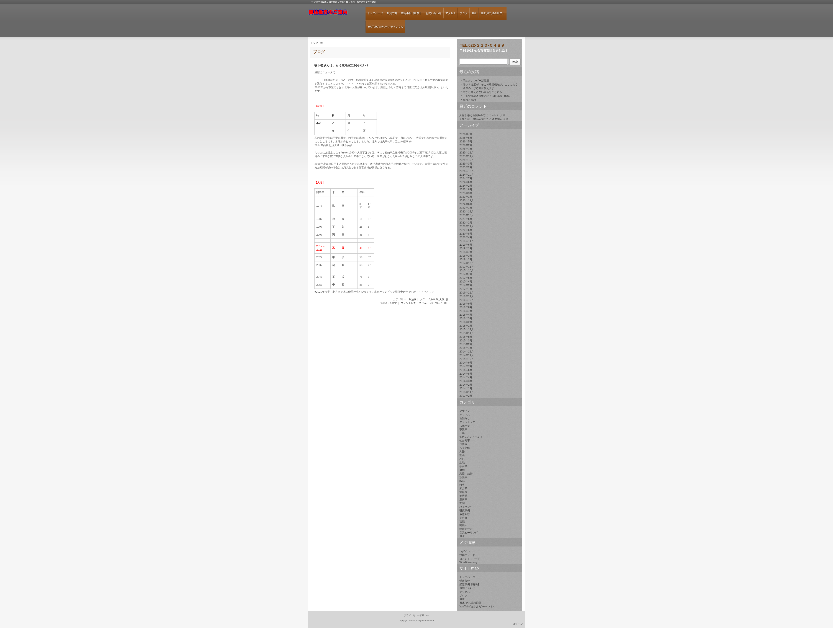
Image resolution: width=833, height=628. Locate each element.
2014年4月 (465, 377)
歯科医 (463, 492)
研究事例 (464, 510)
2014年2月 (465, 384)
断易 (462, 481)
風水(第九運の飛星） (492, 13)
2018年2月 (465, 259)
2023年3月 (465, 193)
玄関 (462, 503)
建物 (462, 469)
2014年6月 (465, 370)
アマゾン (464, 411)
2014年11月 (466, 355)
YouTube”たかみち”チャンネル (385, 26)
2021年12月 (466, 211)
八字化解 (464, 447)
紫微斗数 (464, 514)
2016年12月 (466, 292)
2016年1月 (465, 325)
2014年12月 (466, 351)
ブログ (463, 13)
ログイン (464, 551)
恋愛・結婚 (465, 473)
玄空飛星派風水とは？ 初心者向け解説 (486, 96)
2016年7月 (465, 311)
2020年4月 (465, 237)
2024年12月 (466, 171)
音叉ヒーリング (468, 532)
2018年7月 (465, 252)
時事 (462, 484)
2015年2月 (465, 344)
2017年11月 (466, 266)
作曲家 (463, 444)
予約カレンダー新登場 (476, 80)
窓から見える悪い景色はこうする (482, 92)
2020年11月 (466, 226)
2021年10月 (466, 215)
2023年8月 (465, 189)
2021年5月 (465, 218)
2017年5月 (465, 277)
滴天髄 (463, 495)
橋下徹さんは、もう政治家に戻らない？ (341, 65)
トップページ (375, 13)
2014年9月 (465, 362)
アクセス (450, 13)
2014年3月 (465, 381)
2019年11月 (466, 241)
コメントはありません (414, 303)
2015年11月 (466, 333)
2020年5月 (465, 233)
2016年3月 (465, 318)
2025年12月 (466, 152)
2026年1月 (465, 148)
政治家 (412, 299)
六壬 (462, 451)
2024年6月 (465, 182)
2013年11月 (466, 392)
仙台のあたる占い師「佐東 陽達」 (333, 13)
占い (462, 458)
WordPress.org (468, 562)
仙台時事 (464, 440)
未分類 (463, 488)
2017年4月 (465, 281)
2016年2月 (465, 322)
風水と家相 (469, 99)
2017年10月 (466, 270)
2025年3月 (465, 163)
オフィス (464, 414)
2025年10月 (466, 159)
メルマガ (433, 299)
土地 (462, 462)
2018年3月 (465, 255)
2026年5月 (465, 141)
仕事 (462, 433)
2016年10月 (466, 300)
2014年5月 (465, 373)
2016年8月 (465, 307)
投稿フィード (467, 555)
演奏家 (463, 499)
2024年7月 (465, 178)
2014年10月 (466, 358)
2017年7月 (465, 274)
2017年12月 (466, 263)
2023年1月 (465, 196)
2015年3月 (465, 340)
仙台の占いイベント (471, 436)
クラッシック (467, 422)
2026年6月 (465, 137)
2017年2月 (465, 285)
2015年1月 (465, 347)
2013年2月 (465, 395)
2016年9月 (465, 303)
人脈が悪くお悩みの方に (473, 115)
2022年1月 (465, 207)
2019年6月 (465, 244)
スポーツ (464, 425)
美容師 (463, 517)
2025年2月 (465, 167)
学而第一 (464, 466)
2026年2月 (465, 145)
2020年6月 (465, 230)
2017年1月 (465, 288)
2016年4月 (465, 314)
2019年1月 (465, 248)
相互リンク (465, 506)
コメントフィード (469, 558)
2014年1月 (465, 388)
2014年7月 (465, 366)
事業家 (463, 429)
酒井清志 (497, 119)
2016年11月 (466, 296)
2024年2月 (465, 185)
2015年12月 (466, 329)
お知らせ (464, 418)
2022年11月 (466, 200)
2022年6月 (465, 204)
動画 (462, 455)
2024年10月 (466, 174)
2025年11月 (466, 156)
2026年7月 (465, 134)
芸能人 (463, 525)
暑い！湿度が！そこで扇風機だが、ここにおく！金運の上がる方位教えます (491, 86)
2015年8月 (465, 336)
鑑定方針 (392, 13)
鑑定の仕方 (465, 528)
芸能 (462, 521)
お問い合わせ (433, 13)
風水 (474, 13)
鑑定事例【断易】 (411, 13)
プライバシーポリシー (416, 615)
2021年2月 (465, 222)
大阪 (441, 299)
